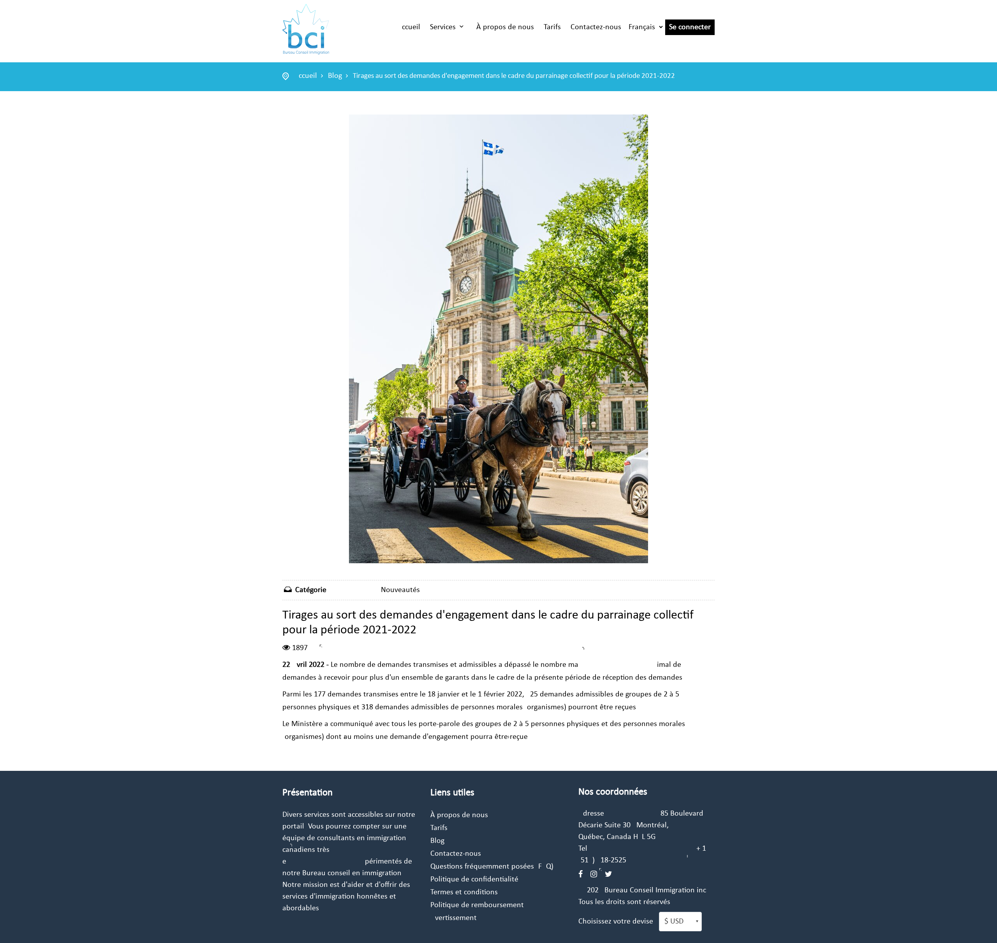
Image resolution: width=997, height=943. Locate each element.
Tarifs (552, 27)
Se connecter (690, 27)
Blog (335, 76)
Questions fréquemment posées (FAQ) (491, 867)
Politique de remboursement (477, 905)
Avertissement (453, 918)
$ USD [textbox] (673, 921)
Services (443, 27)
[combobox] (680, 921)
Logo (305, 29)
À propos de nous (505, 27)
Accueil (408, 27)
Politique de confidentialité (474, 879)
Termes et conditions (464, 892)
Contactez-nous (596, 27)
